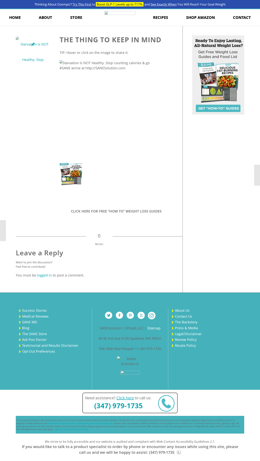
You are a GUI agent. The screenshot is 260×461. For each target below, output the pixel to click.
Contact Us (183, 316)
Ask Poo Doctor (34, 339)
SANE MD (29, 322)
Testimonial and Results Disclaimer (50, 345)
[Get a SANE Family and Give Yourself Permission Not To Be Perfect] (3, 230)
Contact (242, 17)
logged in (44, 275)
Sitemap (153, 328)
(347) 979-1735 (118, 405)
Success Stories (34, 310)
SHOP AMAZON (200, 17)
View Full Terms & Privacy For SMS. (71, 429)
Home (15, 17)
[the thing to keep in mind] (33, 54)
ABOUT (45, 17)
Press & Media (186, 328)
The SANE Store (34, 334)
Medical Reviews (35, 316)
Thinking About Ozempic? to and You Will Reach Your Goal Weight (130, 4)
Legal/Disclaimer (188, 334)
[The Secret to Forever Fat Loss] (257, 175)
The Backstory (186, 322)
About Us (182, 310)
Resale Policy (185, 345)
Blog (25, 328)
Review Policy (186, 339)
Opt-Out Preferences (38, 351)
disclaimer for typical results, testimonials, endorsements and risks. (81, 423)
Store (76, 17)
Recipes (160, 17)
